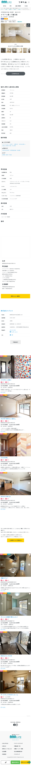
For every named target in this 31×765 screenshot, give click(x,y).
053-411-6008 (13, 330)
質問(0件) (20, 21)
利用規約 (4, 754)
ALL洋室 (14, 145)
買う (11, 6)
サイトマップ (17, 754)
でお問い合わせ (14, 332)
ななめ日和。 (4, 458)
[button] (29, 366)
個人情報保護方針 (18, 751)
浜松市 (15, 9)
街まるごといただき (6, 656)
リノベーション (5, 144)
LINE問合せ (16, 762)
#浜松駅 (18, 150)
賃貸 (6, 9)
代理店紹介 (15, 342)
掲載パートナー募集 (18, 748)
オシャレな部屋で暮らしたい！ (9, 617)
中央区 (19, 9)
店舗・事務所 (18, 6)
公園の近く (16, 144)
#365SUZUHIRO (5, 150)
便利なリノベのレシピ (7, 748)
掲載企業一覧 (17, 746)
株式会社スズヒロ (7, 311)
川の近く (11, 144)
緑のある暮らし (22, 144)
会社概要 (4, 751)
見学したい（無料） (15, 296)
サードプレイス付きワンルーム (9, 695)
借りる (4, 6)
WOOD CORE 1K (6, 496)
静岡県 (10, 9)
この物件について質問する (16, 540)
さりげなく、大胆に (6, 380)
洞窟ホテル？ (4, 578)
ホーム (2, 9)
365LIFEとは (5, 743)
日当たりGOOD (5, 145)
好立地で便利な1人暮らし (8, 419)
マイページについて (18, 743)
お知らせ (4, 746)
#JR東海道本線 (13, 150)
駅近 (10, 145)
